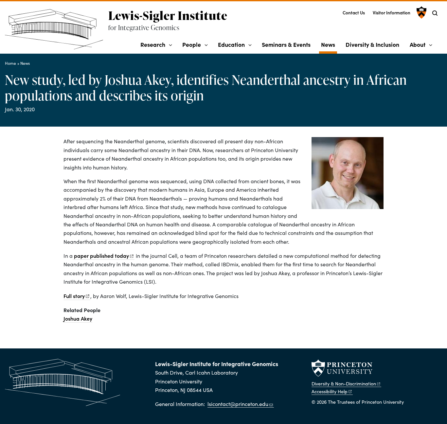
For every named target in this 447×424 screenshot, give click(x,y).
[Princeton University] (421, 12)
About (417, 44)
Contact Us (354, 12)
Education (231, 44)
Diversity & (344, 383)
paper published (101, 255)
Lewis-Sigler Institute (167, 15)
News (329, 44)
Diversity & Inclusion (372, 44)
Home (10, 63)
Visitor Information (391, 12)
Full (74, 295)
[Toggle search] (434, 13)
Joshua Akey (77, 318)
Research (152, 44)
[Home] (56, 32)
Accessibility (330, 391)
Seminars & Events (286, 44)
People (191, 44)
